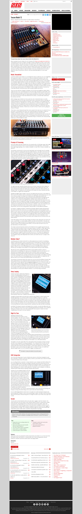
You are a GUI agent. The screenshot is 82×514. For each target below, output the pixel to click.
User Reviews (56, 472)
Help (31, 1)
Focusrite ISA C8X (56, 93)
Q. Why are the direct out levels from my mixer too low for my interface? (61, 99)
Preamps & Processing (17, 142)
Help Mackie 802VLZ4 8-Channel (37, 467)
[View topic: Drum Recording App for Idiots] (49, 474)
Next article (46, 449)
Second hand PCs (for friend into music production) (40, 457)
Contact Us (32, 502)
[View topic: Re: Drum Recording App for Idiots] (28, 455)
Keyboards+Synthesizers (59, 458)
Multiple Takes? (15, 239)
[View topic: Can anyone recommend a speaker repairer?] (49, 469)
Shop (28, 1)
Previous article (16, 449)
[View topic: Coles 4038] (49, 472)
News (15, 10)
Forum (21, 10)
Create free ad (61, 79)
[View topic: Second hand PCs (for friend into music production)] (49, 457)
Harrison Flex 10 (56, 86)
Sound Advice (56, 10)
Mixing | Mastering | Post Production (61, 456)
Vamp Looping (15, 271)
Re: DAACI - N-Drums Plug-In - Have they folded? (19, 460)
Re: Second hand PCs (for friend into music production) (19, 470)
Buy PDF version (14, 446)
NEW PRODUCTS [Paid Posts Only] (61, 460)
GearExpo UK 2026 (55, 163)
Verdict (13, 399)
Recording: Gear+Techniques (14, 458)
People (48, 10)
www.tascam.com (14, 443)
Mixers (21, 21)
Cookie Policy (37, 502)
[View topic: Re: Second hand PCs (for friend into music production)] (28, 470)
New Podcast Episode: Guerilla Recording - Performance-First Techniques (40, 462)
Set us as (35, 14)
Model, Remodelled (16, 74)
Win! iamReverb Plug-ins (57, 54)
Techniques (41, 10)
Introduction (55, 33)
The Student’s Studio (57, 84)
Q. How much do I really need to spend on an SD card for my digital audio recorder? (62, 105)
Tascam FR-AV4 (56, 102)
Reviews (34, 10)
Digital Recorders (33, 21)
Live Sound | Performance (59, 466)
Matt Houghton (14, 22)
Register (17, 1)
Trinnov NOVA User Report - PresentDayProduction (60, 176)
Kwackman (12, 457)
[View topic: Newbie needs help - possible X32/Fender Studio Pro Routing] (49, 464)
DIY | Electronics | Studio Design (61, 467)
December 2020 (48, 22)
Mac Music (56, 463)
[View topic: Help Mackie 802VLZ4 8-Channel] (49, 467)
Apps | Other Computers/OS (60, 465)
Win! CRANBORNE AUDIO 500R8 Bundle (60, 55)
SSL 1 (54, 88)
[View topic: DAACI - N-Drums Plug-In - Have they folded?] (49, 455)
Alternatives (15, 411)
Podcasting (41, 21)
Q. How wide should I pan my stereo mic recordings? (60, 108)
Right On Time (15, 313)
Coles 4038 (33, 471)
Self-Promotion (57, 474)
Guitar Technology (57, 459)
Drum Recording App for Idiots (37, 474)
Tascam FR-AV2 (56, 110)
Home (12, 10)
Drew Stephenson (13, 466)
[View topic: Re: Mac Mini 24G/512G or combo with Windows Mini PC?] (28, 475)
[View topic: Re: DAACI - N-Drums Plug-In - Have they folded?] (28, 460)
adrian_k (12, 476)
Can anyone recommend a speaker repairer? (40, 469)
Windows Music (12, 473)
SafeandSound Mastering (15, 471)
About (27, 502)
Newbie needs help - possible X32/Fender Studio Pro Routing (40, 464)
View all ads (54, 79)
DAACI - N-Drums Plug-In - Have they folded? (40, 455)
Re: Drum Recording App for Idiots (17, 455)
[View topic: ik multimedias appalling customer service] (49, 460)
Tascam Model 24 (56, 47)
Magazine (27, 10)
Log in (12, 1)
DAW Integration (15, 355)
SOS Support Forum (58, 477)
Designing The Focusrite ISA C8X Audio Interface (60, 149)
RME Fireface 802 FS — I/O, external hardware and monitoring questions (40, 476)
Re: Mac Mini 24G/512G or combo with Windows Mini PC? (19, 475)
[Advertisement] (61, 126)
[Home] (16, 5)
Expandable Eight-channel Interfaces (59, 91)
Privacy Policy (46, 502)
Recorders (27, 21)
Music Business (66, 10)
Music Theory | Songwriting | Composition (63, 470)
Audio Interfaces (15, 21)
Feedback (56, 476)
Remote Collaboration (58, 473)
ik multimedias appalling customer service (40, 460)
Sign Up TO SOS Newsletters (61, 115)
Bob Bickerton (13, 462)
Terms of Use (53, 502)
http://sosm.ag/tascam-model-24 (42, 61)
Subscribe (23, 1)
